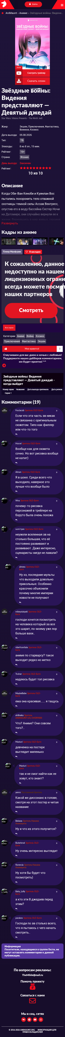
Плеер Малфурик (12, 252)
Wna (17, 501)
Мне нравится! (42, 349)
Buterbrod (20, 843)
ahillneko (19, 715)
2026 (19, 67)
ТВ (21, 140)
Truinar (18, 674)
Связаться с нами (32, 995)
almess (22, 567)
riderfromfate (21, 647)
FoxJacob (19, 410)
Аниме (20, 336)
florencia (19, 865)
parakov (19, 918)
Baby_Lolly (20, 891)
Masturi (19, 742)
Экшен (41, 341)
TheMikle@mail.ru (32, 975)
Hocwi (18, 444)
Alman (18, 472)
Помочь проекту (32, 981)
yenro (18, 792)
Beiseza (18, 821)
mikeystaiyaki (21, 612)
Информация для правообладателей (39, 1031)
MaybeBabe (20, 693)
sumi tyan (19, 529)
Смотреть (31, 310)
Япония (24, 157)
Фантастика (29, 341)
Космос (40, 336)
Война (30, 336)
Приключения (12, 341)
